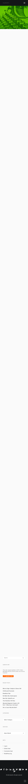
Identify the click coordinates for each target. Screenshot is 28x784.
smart (7, 594)
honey (13, 592)
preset (18, 129)
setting (9, 135)
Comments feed (8, 751)
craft (19, 64)
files (19, 133)
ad (13, 220)
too (9, 562)
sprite (16, 64)
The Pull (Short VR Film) (9, 700)
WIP (15, 562)
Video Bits (19, 225)
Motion (19, 218)
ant (17, 594)
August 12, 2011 (10, 125)
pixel (19, 59)
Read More (10, 96)
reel (12, 225)
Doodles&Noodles (11, 59)
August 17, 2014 (10, 57)
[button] (24, 3)
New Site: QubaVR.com (9, 698)
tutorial (7, 133)
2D (10, 300)
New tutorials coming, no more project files (13, 117)
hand (10, 61)
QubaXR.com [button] (9, 676)
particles (8, 300)
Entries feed (7, 748)
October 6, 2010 (10, 262)
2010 (13, 227)
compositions (9, 400)
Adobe (14, 129)
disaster (17, 304)
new (7, 131)
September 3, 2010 (11, 298)
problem (18, 629)
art (16, 59)
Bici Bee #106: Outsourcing (13, 586)
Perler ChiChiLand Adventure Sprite (12, 50)
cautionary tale (14, 307)
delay (12, 479)
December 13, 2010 (11, 216)
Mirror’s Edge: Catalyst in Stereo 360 (12, 688)
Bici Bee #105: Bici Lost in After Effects (13, 621)
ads (6, 225)
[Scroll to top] (25, 781)
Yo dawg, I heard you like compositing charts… (13, 384)
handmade (8, 68)
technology (8, 631)
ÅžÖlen (7, 304)
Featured (15, 218)
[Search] (14, 657)
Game (17, 57)
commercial (8, 227)
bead (11, 66)
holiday (7, 477)
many (7, 562)
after (7, 560)
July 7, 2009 (9, 590)
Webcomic (16, 590)
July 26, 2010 (10, 392)
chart (10, 398)
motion (7, 223)
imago (9, 225)
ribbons (20, 307)
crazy (12, 562)
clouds (17, 556)
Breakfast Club (6, 693)
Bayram (11, 304)
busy (7, 268)
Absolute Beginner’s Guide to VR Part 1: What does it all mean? (11, 704)
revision (17, 302)
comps (14, 398)
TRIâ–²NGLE (13, 344)
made (17, 66)
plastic (14, 66)
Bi (7, 592)
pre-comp (14, 400)
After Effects (10, 129)
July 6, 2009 (9, 627)
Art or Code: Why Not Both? (10, 707)
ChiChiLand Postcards (8, 691)
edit (11, 218)
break (7, 479)
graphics (17, 220)
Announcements (10, 127)
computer (10, 629)
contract (7, 596)
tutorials (13, 271)
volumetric (14, 560)
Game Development (10, 64)
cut (14, 302)
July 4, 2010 (9, 471)
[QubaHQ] (6, 3)
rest (16, 596)
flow (20, 396)
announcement (10, 475)
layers (17, 396)
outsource (12, 596)
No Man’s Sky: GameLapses (10, 696)
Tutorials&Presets (13, 133)
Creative (17, 592)
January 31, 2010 (10, 554)
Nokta (7, 344)
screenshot (8, 271)
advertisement (9, 220)
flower (10, 594)
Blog (13, 61)
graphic (7, 398)
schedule (15, 268)
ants (19, 594)
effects (10, 560)
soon (13, 135)
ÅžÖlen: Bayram (10, 294)
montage (8, 218)
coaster (7, 66)
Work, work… (12, 259)
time (17, 264)
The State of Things (12, 466)
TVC (14, 396)
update (7, 266)
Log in (5, 746)
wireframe (10, 268)
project (7, 61)
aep (6, 135)
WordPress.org (8, 753)
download (10, 131)
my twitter (18, 176)
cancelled (8, 307)
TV (10, 633)
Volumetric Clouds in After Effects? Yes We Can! (13, 547)
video (14, 131)
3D (18, 298)
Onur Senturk (16, 338)
